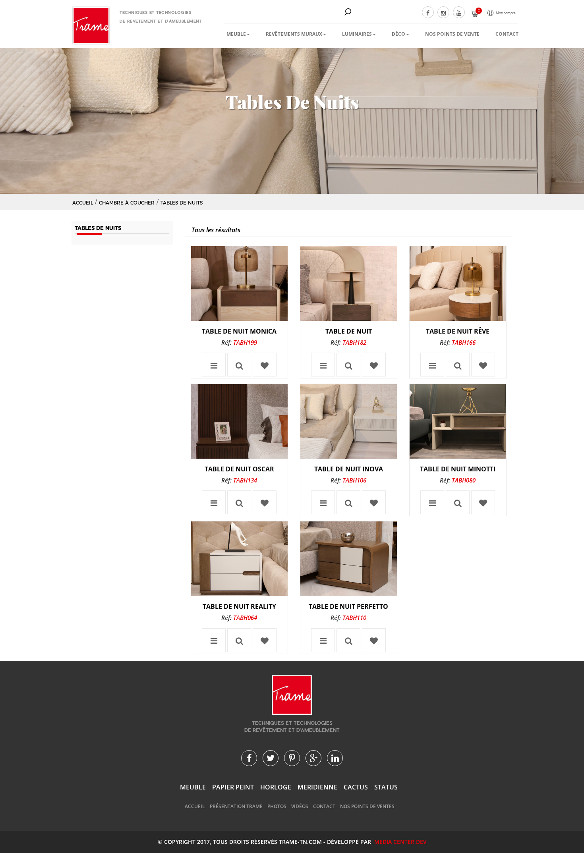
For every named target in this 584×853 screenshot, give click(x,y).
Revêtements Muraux (294, 34)
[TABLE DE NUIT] (348, 283)
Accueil (195, 806)
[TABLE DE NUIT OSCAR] (239, 421)
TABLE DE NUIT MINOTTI (457, 469)
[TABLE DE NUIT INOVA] (348, 421)
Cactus (356, 787)
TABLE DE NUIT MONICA (239, 331)
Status (386, 787)
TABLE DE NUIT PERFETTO (348, 606)
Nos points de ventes (367, 806)
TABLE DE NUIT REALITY (239, 606)
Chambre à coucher (127, 203)
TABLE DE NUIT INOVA (348, 469)
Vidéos (299, 806)
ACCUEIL (82, 203)
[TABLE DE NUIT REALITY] (239, 558)
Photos (276, 806)
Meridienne (317, 787)
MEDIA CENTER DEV (400, 841)
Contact (506, 34)
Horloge (275, 787)
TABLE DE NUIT (348, 331)
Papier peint (233, 787)
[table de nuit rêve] (458, 283)
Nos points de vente (452, 34)
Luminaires (357, 34)
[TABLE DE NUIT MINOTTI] (458, 421)
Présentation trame (236, 806)
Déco (398, 34)
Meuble (236, 34)
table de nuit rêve (457, 331)
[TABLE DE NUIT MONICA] (239, 283)
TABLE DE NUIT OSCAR (239, 469)
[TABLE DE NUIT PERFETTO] (348, 558)
